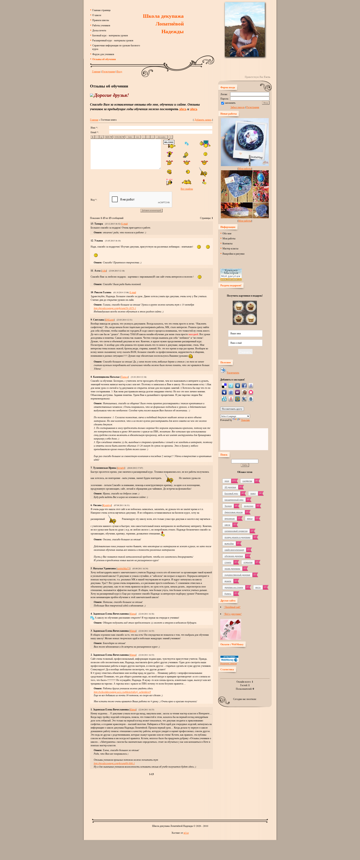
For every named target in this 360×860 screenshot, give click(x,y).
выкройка (229, 543)
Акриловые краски (234, 512)
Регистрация (108, 71)
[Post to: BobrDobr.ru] (244, 392)
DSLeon (109, 319)
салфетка (247, 481)
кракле (228, 581)
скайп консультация (234, 550)
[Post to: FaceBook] (244, 385)
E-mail (124, 223)
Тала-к (124, 376)
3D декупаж (230, 487)
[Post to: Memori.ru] (251, 392)
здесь (182, 109)
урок (227, 481)
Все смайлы (187, 188)
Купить (228, 593)
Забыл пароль (237, 107)
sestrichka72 (123, 568)
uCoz (186, 832)
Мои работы (244, 168)
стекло (228, 562)
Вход (119, 71)
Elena (133, 613)
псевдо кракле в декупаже (237, 537)
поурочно (248, 506)
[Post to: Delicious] (224, 385)
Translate (245, 420)
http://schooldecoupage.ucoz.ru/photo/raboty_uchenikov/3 (122, 691)
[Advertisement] (180, 798)
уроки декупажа (232, 568)
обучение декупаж (234, 556)
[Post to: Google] (251, 385)
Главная (96, 71)
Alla (104, 270)
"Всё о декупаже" (233, 613)
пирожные (230, 518)
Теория (228, 506)
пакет (253, 493)
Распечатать (233, 372)
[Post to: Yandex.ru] (231, 398)
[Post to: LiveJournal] (244, 398)
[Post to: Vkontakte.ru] (251, 398)
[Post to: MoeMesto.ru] (224, 398)
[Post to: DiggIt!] (237, 385)
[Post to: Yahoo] (237, 392)
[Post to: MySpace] (224, 392)
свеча (227, 525)
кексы (249, 518)
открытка (248, 562)
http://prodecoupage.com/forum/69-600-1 (114, 763)
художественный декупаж (237, 575)
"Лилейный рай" (232, 607)
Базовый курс (231, 493)
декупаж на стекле (234, 587)
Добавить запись (202, 119)
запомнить (230, 102)
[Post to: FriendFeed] (231, 392)
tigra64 (121, 467)
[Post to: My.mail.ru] (237, 398)
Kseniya (107, 505)
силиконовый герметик (236, 531)
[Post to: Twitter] (231, 385)
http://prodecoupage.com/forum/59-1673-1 (115, 308)
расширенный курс (234, 500)
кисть (258, 587)
